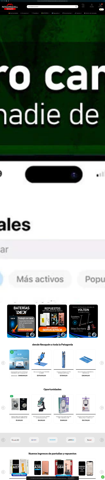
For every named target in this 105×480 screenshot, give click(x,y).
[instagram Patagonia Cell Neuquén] (2, 1)
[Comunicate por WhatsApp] (102, 477)
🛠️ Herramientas (67, 13)
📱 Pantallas (35, 13)
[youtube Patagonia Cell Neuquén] (6, 1)
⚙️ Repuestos (55, 13)
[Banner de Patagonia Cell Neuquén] (21, 321)
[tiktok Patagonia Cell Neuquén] (8, 1)
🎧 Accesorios (24, 13)
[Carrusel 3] (52, 159)
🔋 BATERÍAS (44, 13)
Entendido (71, 478)
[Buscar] (76, 6)
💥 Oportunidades (13, 13)
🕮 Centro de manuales (90, 13)
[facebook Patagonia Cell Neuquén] (4, 1)
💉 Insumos (78, 13)
